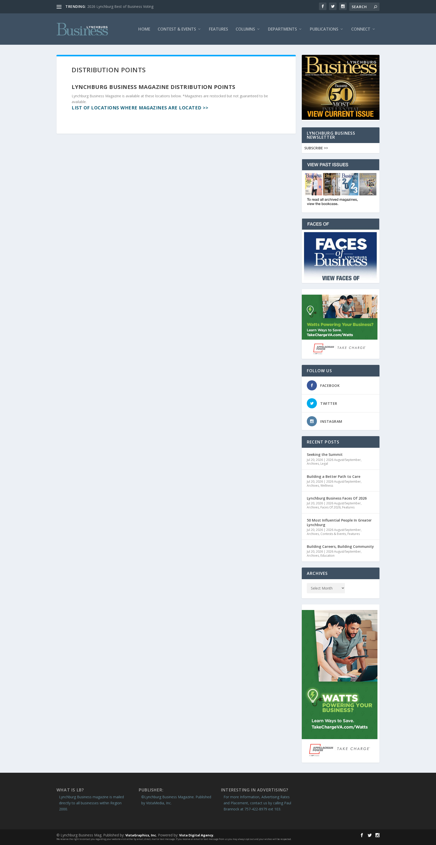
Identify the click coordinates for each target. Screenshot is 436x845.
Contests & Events (333, 534)
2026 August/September (343, 460)
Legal (324, 463)
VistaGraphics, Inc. (141, 835)
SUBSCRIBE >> (316, 148)
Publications (324, 29)
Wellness (326, 485)
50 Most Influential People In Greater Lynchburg (339, 522)
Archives (313, 463)
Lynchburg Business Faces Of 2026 (337, 498)
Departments (282, 29)
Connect (360, 29)
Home (144, 29)
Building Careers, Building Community (340, 546)
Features (218, 29)
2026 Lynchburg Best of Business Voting (120, 6)
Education (327, 555)
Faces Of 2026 (330, 507)
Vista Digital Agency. (196, 835)
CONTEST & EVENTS (177, 29)
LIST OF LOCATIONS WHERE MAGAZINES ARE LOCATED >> (140, 108)
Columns (245, 29)
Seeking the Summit (325, 454)
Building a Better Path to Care (333, 476)
